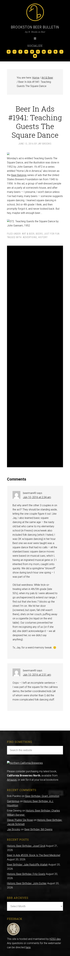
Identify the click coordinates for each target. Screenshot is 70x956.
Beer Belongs (19, 175)
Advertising (30, 237)
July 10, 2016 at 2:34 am (37, 497)
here (28, 947)
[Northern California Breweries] (25, 762)
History (43, 237)
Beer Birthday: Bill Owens (38, 829)
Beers (39, 233)
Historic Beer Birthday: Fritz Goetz (26, 874)
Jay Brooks (13, 829)
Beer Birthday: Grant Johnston (42, 796)
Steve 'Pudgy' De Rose (20, 820)
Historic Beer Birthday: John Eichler (27, 883)
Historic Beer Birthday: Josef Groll (26, 845)
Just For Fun (51, 233)
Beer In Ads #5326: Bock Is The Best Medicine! (33, 855)
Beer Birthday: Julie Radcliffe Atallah (27, 864)
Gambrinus (13, 801)
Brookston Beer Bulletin (35, 27)
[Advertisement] (35, 356)
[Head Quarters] (13, 934)
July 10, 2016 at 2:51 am (37, 674)
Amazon (12, 779)
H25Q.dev (55, 938)
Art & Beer (28, 233)
